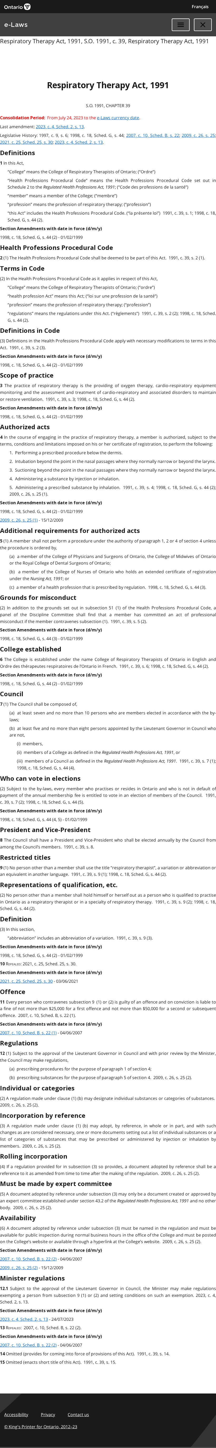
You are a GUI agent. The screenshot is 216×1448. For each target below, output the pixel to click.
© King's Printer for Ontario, (40, 1427)
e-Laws (15, 24)
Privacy (48, 1414)
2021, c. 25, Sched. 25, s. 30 (26, 142)
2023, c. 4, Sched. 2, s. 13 (60, 127)
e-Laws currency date (118, 118)
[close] (203, 24)
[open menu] (181, 24)
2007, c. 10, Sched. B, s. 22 (152, 135)
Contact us (78, 1414)
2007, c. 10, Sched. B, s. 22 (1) (28, 1033)
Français (200, 6)
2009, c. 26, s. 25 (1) (19, 520)
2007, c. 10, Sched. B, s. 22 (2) (28, 1259)
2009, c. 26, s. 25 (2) (19, 1268)
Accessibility (16, 1414)
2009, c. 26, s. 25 (198, 135)
